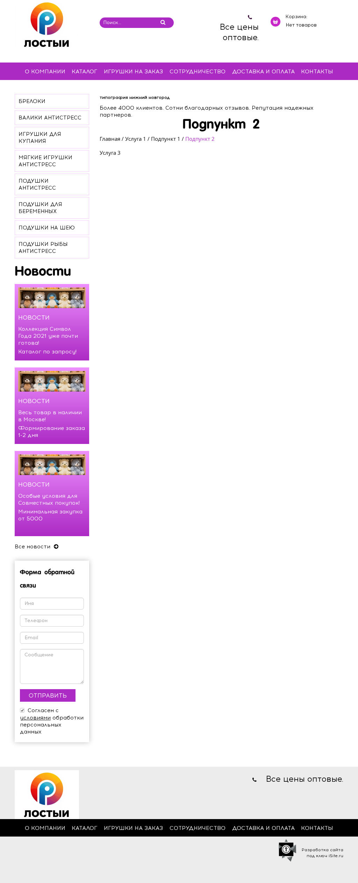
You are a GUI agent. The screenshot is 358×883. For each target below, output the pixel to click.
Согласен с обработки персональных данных (52, 721)
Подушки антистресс (37, 184)
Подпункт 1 (165, 138)
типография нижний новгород (135, 97)
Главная (110, 138)
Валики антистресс (50, 118)
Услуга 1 (135, 138)
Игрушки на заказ (133, 71)
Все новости (33, 546)
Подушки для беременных (40, 207)
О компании (45, 71)
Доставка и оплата (263, 71)
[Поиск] (162, 22)
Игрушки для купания (40, 137)
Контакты (317, 71)
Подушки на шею (47, 228)
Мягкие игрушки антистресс (45, 161)
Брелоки (32, 101)
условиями (35, 718)
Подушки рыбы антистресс (43, 247)
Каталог (84, 71)
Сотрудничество (197, 71)
